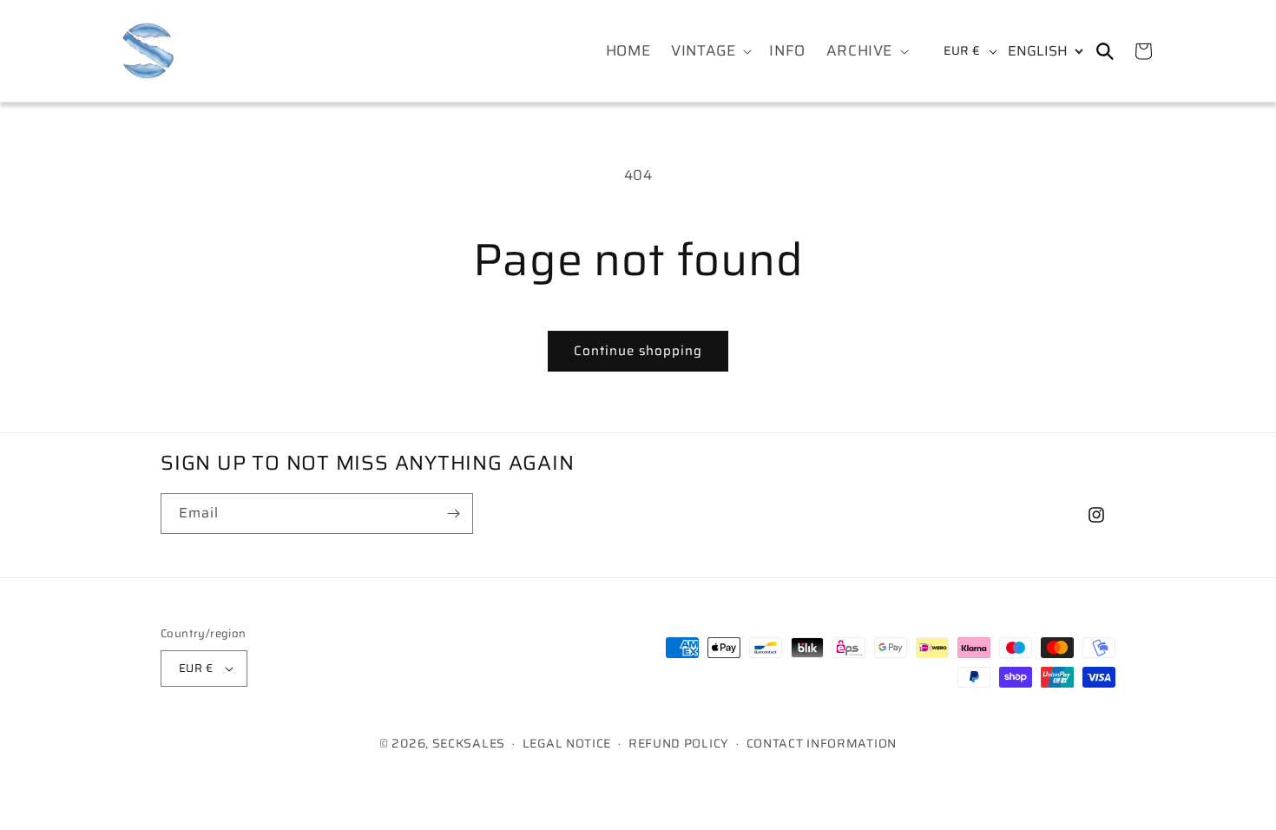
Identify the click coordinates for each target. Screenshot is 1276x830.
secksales (468, 743)
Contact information (822, 743)
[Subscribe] (453, 513)
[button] (710, 50)
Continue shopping (638, 350)
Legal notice (567, 743)
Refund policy (678, 743)
